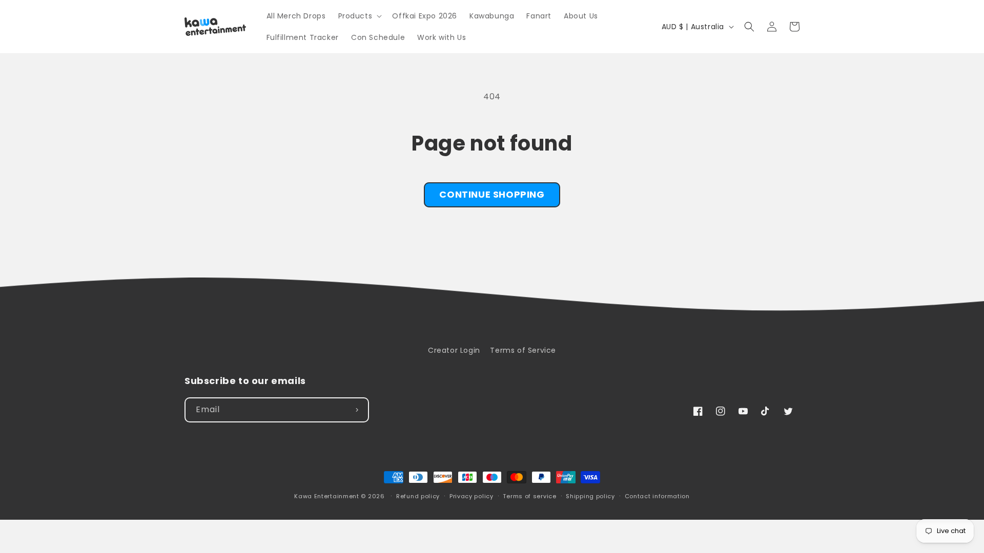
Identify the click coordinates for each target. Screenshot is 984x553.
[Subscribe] (356, 409)
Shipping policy (590, 496)
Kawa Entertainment (327, 496)
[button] (359, 16)
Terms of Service (523, 350)
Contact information (657, 496)
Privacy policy (471, 496)
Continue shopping (491, 194)
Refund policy (418, 496)
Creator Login (454, 350)
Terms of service (529, 496)
